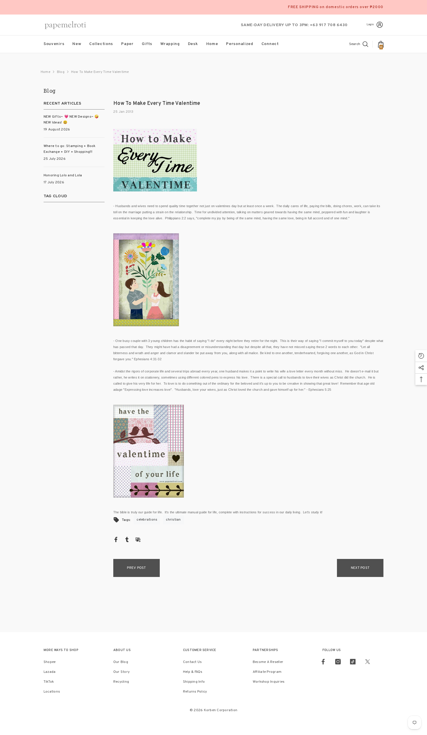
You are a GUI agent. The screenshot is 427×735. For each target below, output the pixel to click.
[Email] (138, 539)
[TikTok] (352, 661)
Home (45, 72)
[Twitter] (367, 661)
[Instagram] (337, 661)
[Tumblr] (127, 539)
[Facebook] (116, 539)
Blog (60, 72)
